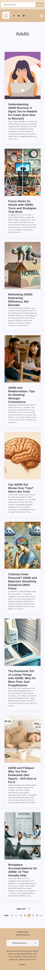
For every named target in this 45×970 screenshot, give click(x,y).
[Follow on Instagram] (23, 16)
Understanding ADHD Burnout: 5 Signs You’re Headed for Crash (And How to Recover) (22, 111)
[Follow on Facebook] (14, 16)
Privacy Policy (22, 932)
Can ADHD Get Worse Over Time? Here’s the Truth (21, 488)
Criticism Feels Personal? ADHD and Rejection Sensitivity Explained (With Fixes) (22, 581)
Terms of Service (22, 935)
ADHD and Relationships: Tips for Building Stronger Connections (21, 394)
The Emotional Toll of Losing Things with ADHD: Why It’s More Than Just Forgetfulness (22, 678)
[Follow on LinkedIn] (19, 16)
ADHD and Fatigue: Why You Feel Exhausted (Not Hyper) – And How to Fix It (22, 775)
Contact (22, 964)
